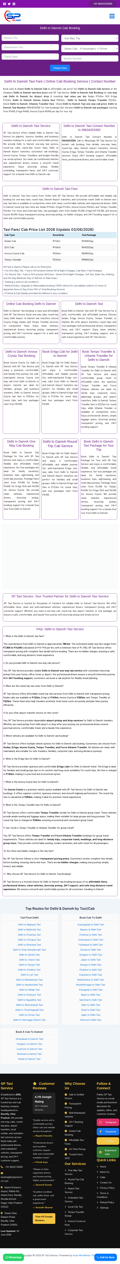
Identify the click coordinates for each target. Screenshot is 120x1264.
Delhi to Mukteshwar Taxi (29, 979)
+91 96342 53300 (14, 1167)
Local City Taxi (75, 1207)
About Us (104, 1172)
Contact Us (105, 1182)
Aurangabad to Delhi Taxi (91, 924)
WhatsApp (15, 1257)
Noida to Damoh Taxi (29, 1059)
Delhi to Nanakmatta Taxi (29, 984)
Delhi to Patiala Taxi (29, 989)
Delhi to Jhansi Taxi (29, 959)
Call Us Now (107, 1257)
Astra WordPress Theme (86, 1255)
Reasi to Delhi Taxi (90, 994)
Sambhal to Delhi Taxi (90, 1000)
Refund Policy (106, 1202)
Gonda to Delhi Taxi (90, 949)
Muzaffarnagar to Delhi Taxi (90, 984)
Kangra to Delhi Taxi (90, 964)
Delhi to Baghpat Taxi (29, 924)
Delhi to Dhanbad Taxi (29, 944)
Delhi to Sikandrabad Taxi (29, 1005)
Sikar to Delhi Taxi (90, 1005)
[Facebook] (4, 4)
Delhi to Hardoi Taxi (29, 954)
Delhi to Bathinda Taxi (29, 929)
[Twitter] (9, 4)
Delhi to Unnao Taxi (29, 1015)
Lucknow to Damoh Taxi (29, 1049)
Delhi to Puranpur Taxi (29, 994)
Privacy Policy (107, 1188)
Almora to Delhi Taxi (90, 1020)
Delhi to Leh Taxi (29, 974)
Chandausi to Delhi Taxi (90, 939)
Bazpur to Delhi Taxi (90, 929)
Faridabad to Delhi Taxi (91, 944)
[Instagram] (13, 4)
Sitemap (103, 1207)
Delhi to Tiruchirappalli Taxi (29, 1010)
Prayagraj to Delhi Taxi (90, 989)
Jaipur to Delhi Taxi (91, 959)
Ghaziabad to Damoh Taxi (29, 1039)
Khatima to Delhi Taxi (91, 969)
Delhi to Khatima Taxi (29, 969)
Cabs (102, 1177)
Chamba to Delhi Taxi (90, 934)
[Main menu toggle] (112, 16)
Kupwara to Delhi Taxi (90, 974)
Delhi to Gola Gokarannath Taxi (29, 949)
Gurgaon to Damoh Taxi (29, 1044)
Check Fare (60, 68)
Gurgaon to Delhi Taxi (90, 954)
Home (102, 1166)
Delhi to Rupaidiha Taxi (29, 1000)
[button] (103, 3)
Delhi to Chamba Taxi (29, 934)
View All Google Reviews (44, 1218)
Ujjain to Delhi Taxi (90, 1015)
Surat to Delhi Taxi (90, 1010)
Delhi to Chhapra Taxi (29, 939)
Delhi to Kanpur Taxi (29, 964)
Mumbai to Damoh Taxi (29, 1054)
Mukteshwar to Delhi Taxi (90, 979)
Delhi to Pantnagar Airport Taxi (29, 1020)
